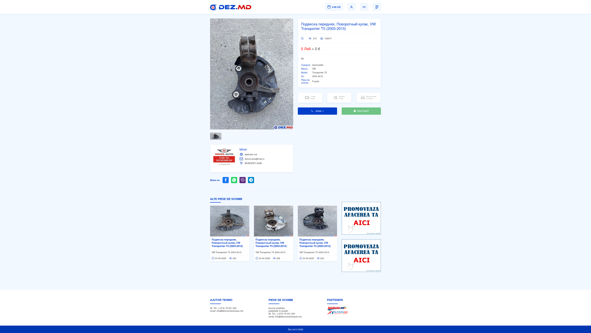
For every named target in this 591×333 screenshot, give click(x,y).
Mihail (243, 149)
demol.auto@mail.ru (254, 158)
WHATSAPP (363, 111)
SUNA (318, 111)
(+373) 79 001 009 (227, 308)
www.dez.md (251, 154)
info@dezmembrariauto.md (230, 310)
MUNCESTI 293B (253, 163)
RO (364, 6)
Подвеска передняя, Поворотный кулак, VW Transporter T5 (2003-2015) (227, 243)
